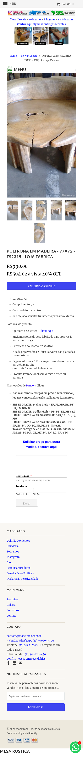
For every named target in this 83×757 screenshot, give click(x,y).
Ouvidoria (13, 546)
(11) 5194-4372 (28, 645)
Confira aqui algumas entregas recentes (41, 24)
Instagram (13, 557)
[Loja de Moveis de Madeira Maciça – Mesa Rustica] (8, 70)
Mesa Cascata (18, 19)
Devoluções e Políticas (20, 573)
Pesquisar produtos (18, 568)
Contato (11, 615)
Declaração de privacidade (22, 578)
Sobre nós (13, 551)
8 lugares (49, 19)
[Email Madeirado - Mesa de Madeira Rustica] (20, 663)
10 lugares (35, 19)
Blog (9, 562)
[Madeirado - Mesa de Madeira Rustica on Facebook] (8, 663)
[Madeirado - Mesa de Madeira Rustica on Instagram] (14, 663)
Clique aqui (47, 331)
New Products (29, 55)
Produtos (12, 599)
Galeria (11, 605)
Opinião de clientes (18, 540)
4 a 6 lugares (65, 19)
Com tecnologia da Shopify (22, 733)
